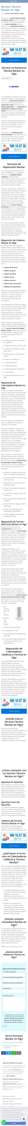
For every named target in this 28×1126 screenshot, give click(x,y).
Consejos (17, 1069)
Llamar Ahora (14, 60)
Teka (8, 1087)
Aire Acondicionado (9, 1065)
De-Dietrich (8, 1071)
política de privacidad (17, 1015)
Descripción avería (8, 996)
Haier (24, 1079)
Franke (11, 1073)
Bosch (7, 1067)
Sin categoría (19, 1086)
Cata (7, 1069)
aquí (24, 830)
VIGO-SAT (13, 1)
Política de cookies (8, 1101)
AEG (3, 1065)
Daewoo (4, 1071)
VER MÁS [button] (18, 1119)
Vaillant (13, 1087)
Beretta (4, 1067)
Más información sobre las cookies (12, 1099)
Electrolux (5, 1073)
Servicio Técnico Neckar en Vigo (13, 1042)
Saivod (8, 1086)
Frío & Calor (15, 1073)
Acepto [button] (14, 1123)
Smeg (23, 1086)
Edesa (12, 1071)
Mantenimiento (9, 1083)
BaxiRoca (21, 1065)
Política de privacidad (9, 1096)
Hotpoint (8, 1081)
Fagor (8, 1073)
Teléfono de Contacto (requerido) (13, 983)
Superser (4, 1087)
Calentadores (22, 1067)
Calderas (10, 1067)
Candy (4, 1069)
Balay (18, 1065)
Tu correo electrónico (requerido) (12, 977)
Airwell (14, 1065)
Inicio (2, 13)
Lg (13, 1081)
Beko (24, 1065)
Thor (10, 1087)
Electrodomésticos (19, 1071)
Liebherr (16, 1081)
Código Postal (7, 988)
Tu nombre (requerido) (9, 972)
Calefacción (16, 1067)
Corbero (22, 1069)
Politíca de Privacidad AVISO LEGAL (12, 1104)
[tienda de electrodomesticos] (14, 947)
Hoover (4, 1081)
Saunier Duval (13, 1086)
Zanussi (10, 1089)
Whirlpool (17, 1087)
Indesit (11, 1081)
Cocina (10, 1070)
